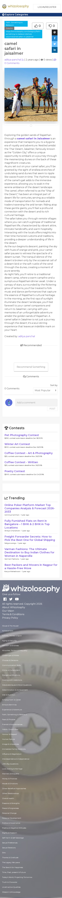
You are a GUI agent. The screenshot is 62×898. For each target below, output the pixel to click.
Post (52, 408)
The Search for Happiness (12, 867)
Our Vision (8, 610)
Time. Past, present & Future (14, 872)
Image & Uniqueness (10, 744)
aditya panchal (12, 59)
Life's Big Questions (10, 764)
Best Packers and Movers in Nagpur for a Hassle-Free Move (30, 566)
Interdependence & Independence (15, 759)
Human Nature (8, 739)
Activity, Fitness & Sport (12, 636)
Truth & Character (9, 882)
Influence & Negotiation (11, 754)
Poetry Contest (14, 471)
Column (9, 28)
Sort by (54, 385)
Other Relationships (10, 793)
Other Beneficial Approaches (14, 788)
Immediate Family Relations (14, 749)
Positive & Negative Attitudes (14, 828)
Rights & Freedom (9, 833)
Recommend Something (31, 367)
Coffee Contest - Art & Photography (28, 453)
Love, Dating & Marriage (12, 769)
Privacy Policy (10, 617)
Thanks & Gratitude (10, 857)
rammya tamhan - (12, 515)
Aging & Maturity (9, 640)
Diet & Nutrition (8, 695)
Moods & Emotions (10, 783)
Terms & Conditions (13, 614)
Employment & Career (11, 700)
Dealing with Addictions (12, 680)
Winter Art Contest (17, 444)
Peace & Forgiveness (10, 808)
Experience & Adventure (12, 709)
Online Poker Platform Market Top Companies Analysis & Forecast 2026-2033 (29, 508)
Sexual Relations (9, 848)
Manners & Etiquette (10, 774)
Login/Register (47, 7)
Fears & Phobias (8, 719)
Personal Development (11, 818)
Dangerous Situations (11, 675)
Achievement (7, 631)
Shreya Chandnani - (13, 531)
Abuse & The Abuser (10, 626)
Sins (3, 852)
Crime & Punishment (11, 670)
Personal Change (9, 813)
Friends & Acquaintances (12, 724)
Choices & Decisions (10, 660)
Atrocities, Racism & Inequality (14, 650)
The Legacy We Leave (11, 862)
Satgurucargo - (11, 543)
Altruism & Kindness (10, 645)
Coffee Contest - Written (21, 462)
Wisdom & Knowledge (11, 892)
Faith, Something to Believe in (14, 23)
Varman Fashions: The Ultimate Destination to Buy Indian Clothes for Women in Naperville (29, 553)
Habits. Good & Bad (10, 729)
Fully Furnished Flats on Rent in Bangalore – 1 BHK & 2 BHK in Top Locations (27, 524)
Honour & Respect (9, 734)
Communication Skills (11, 665)
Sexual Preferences (9, 843)
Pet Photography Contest (21, 435)
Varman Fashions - (12, 559)
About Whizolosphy (13, 607)
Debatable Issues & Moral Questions (16, 685)
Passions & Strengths (10, 803)
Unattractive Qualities (11, 887)
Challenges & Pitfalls (10, 655)
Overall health (8, 798)
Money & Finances (9, 779)
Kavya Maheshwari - (13, 571)
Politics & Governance (11, 823)
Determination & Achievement (15, 690)
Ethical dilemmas (9, 705)
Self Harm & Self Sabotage (13, 838)
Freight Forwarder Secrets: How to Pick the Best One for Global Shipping (29, 538)
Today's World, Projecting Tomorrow (17, 877)
